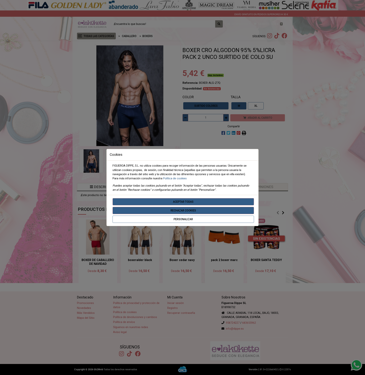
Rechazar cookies (183, 210)
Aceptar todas (183, 201)
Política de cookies (175, 178)
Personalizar (183, 219)
